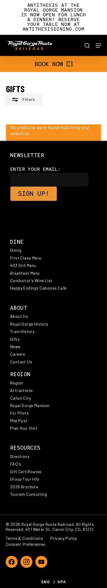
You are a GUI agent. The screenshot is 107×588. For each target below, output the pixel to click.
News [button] (15, 346)
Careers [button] (17, 354)
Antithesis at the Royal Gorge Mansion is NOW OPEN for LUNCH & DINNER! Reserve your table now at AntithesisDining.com (53, 17)
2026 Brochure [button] (24, 486)
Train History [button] (22, 331)
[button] (98, 46)
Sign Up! (33, 194)
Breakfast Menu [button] (25, 273)
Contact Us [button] (21, 361)
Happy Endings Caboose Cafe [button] (38, 288)
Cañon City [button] (20, 398)
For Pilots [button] (19, 413)
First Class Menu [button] (25, 258)
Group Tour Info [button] (24, 479)
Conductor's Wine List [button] (31, 280)
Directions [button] (19, 456)
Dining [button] (15, 250)
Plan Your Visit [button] (23, 428)
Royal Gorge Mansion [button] (30, 405)
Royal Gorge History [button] (29, 324)
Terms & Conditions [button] (24, 538)
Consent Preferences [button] (25, 544)
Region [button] (16, 383)
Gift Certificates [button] (26, 471)
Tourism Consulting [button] (28, 494)
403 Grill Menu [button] (23, 265)
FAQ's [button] (15, 464)
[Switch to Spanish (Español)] (61, 582)
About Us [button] (19, 316)
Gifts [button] (15, 339)
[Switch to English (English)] (45, 582)
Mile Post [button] (19, 420)
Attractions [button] (21, 390)
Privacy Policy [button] (63, 538)
